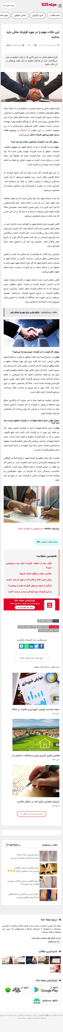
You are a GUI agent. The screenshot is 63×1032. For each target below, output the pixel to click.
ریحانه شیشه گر (44, 620)
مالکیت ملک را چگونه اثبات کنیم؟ (35, 573)
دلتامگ (23, 130)
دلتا (47, 1015)
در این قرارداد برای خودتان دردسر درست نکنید (30, 591)
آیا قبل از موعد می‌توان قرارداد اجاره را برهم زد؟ (30, 585)
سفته (50, 409)
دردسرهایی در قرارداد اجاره (30, 528)
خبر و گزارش (37, 15)
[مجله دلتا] (49, 6)
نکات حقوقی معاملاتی (27, 626)
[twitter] (36, 646)
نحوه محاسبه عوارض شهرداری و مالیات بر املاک (35, 709)
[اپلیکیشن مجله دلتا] (46, 990)
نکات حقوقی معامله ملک (48, 630)
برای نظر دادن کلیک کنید (31, 658)
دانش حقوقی (20, 15)
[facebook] (41, 646)
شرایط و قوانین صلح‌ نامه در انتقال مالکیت (38, 801)
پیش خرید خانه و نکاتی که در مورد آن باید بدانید (29, 579)
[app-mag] (31, 609)
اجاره (57, 387)
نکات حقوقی (42, 626)
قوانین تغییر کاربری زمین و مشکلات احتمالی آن (35, 755)
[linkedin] (31, 646)
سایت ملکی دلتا (9, 5)
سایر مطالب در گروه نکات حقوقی (46, 667)
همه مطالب (55, 15)
